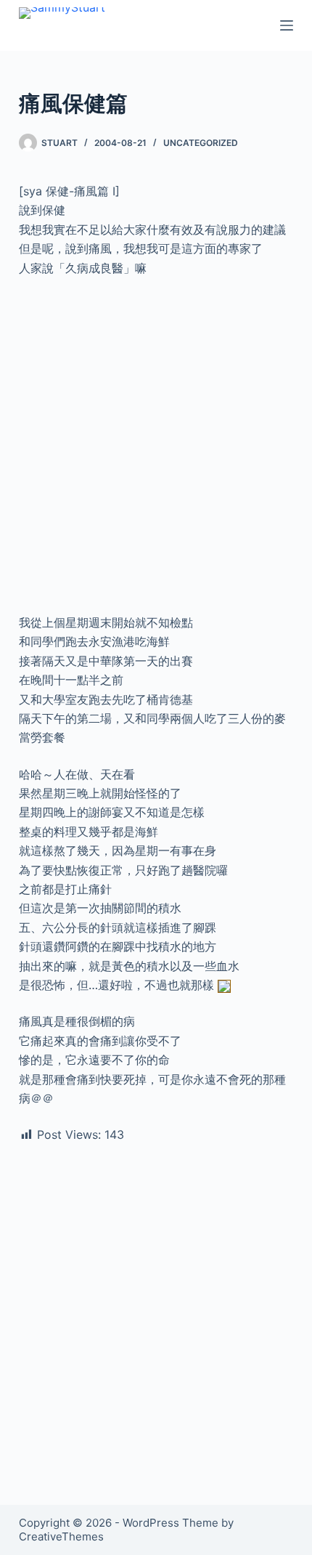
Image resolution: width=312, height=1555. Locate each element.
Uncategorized (200, 142)
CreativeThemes (61, 1536)
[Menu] (286, 25)
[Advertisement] (156, 451)
